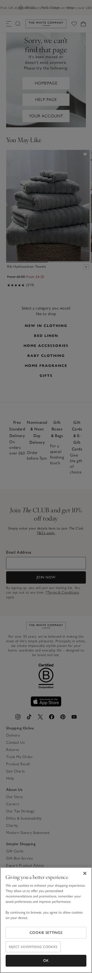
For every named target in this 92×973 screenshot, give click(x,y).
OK (46, 960)
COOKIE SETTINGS (46, 932)
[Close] (84, 873)
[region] (46, 920)
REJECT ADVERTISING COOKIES (33, 947)
